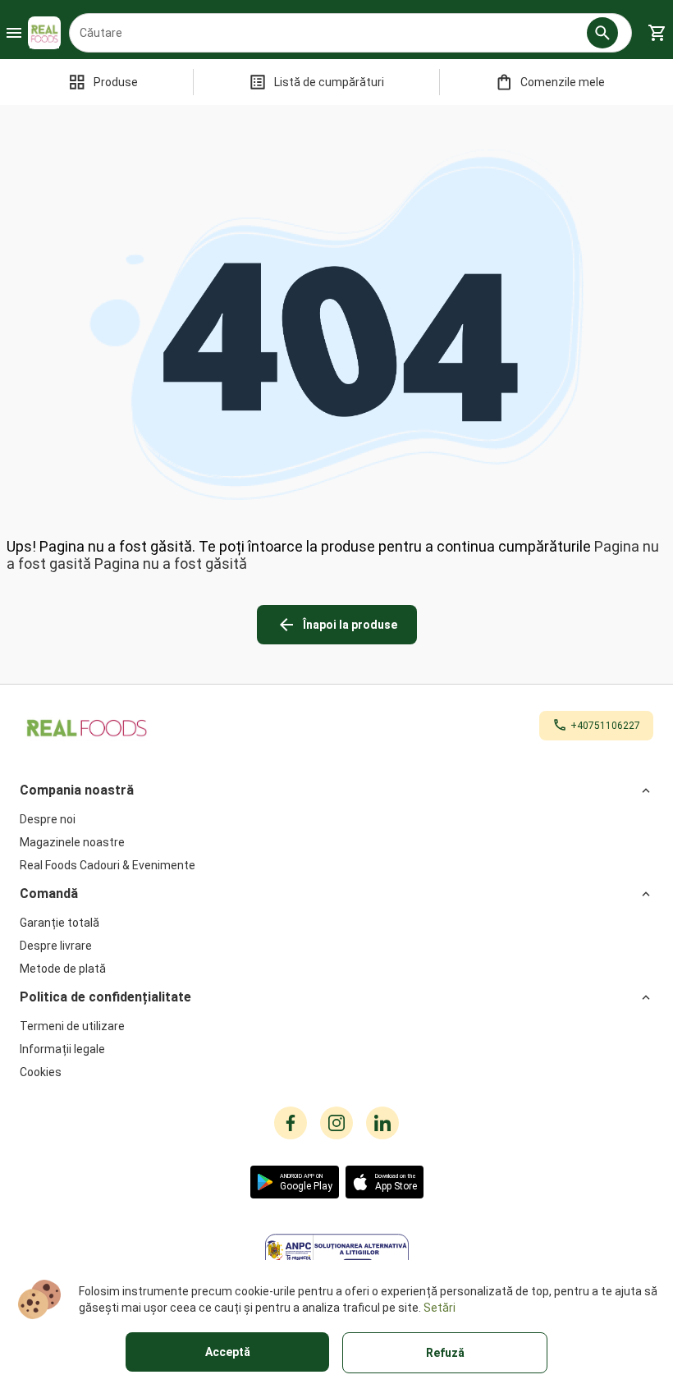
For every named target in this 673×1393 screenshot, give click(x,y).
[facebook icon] (290, 1123)
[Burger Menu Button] (14, 32)
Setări (439, 1307)
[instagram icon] (336, 1123)
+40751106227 (605, 725)
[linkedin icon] (382, 1123)
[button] (602, 33)
